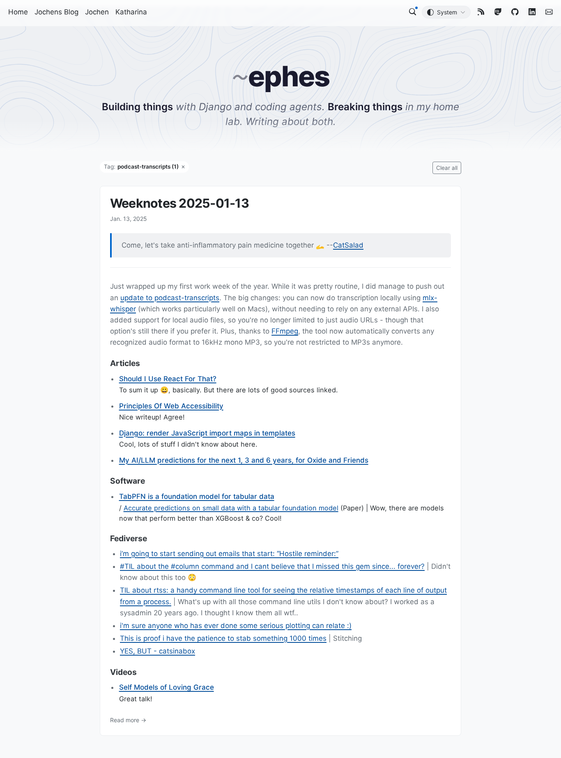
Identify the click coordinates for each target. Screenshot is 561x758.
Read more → (128, 719)
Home (18, 12)
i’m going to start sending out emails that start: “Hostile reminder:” (229, 553)
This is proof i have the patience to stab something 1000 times (223, 638)
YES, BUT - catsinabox (157, 651)
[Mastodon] (498, 12)
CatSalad (348, 245)
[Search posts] (412, 12)
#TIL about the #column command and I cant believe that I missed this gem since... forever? (272, 566)
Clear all (447, 168)
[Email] (549, 12)
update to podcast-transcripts (169, 298)
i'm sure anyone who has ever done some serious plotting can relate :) (236, 625)
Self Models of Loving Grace (166, 687)
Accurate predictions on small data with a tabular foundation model (231, 508)
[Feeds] (481, 12)
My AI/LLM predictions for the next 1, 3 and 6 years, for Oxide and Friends (243, 460)
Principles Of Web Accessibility (171, 406)
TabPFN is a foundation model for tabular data (196, 496)
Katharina (131, 12)
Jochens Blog (56, 12)
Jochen (97, 12)
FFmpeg (284, 331)
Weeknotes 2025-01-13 (179, 203)
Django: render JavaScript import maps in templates (207, 433)
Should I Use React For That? (167, 378)
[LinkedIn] (532, 12)
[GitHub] (515, 12)
